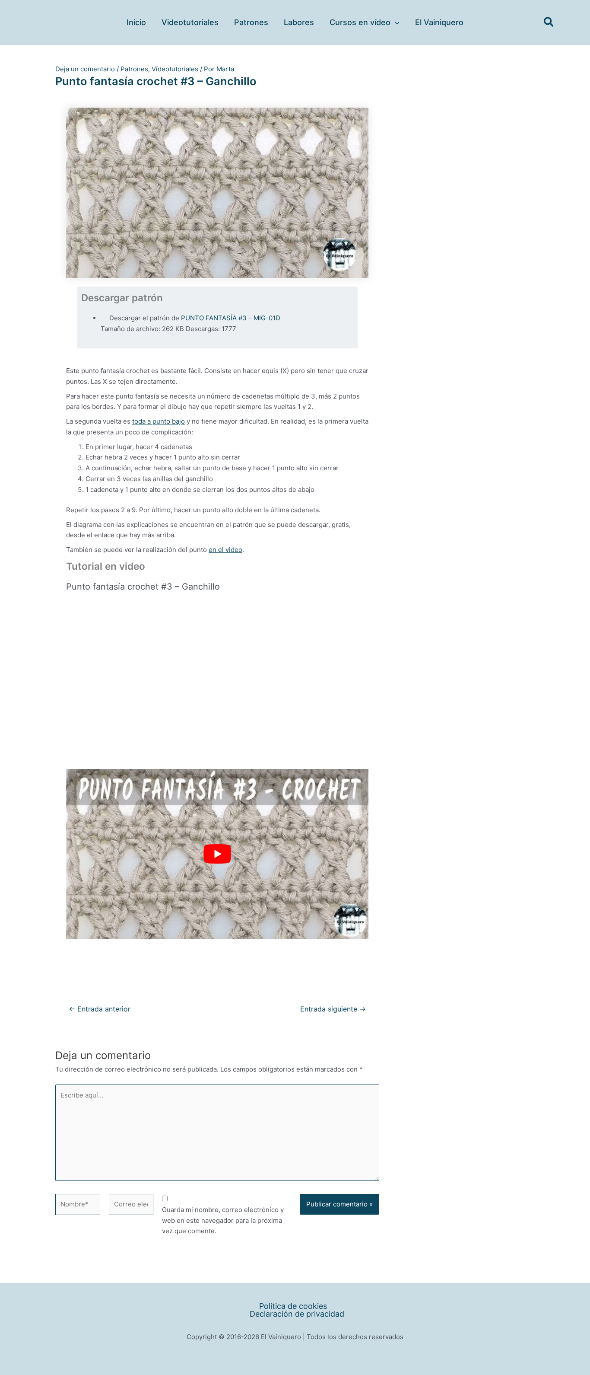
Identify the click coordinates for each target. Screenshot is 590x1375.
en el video (225, 550)
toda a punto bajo (158, 421)
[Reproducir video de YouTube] (217, 854)
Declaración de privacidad (297, 1314)
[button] (395, 22)
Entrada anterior (99, 1009)
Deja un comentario (85, 69)
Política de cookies (293, 1306)
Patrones (134, 69)
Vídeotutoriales (175, 69)
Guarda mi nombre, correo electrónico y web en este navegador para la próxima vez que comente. (223, 1220)
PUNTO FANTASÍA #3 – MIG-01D (230, 318)
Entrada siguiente (333, 1009)
